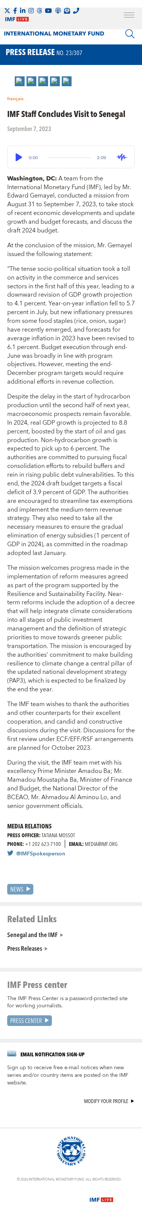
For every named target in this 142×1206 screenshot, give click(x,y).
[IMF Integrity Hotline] (76, 11)
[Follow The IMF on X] (7, 11)
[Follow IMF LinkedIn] (22, 11)
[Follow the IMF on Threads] (39, 11)
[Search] (129, 33)
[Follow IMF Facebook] (15, 11)
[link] (20, 81)
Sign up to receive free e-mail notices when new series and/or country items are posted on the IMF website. (67, 1075)
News (16, 889)
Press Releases (24, 948)
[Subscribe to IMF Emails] (67, 11)
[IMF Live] (101, 1195)
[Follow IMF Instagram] (31, 11)
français (15, 99)
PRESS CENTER (26, 1020)
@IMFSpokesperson (40, 853)
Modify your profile (106, 1101)
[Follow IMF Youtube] (48, 11)
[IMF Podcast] (58, 11)
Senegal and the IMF (32, 934)
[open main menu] (129, 16)
